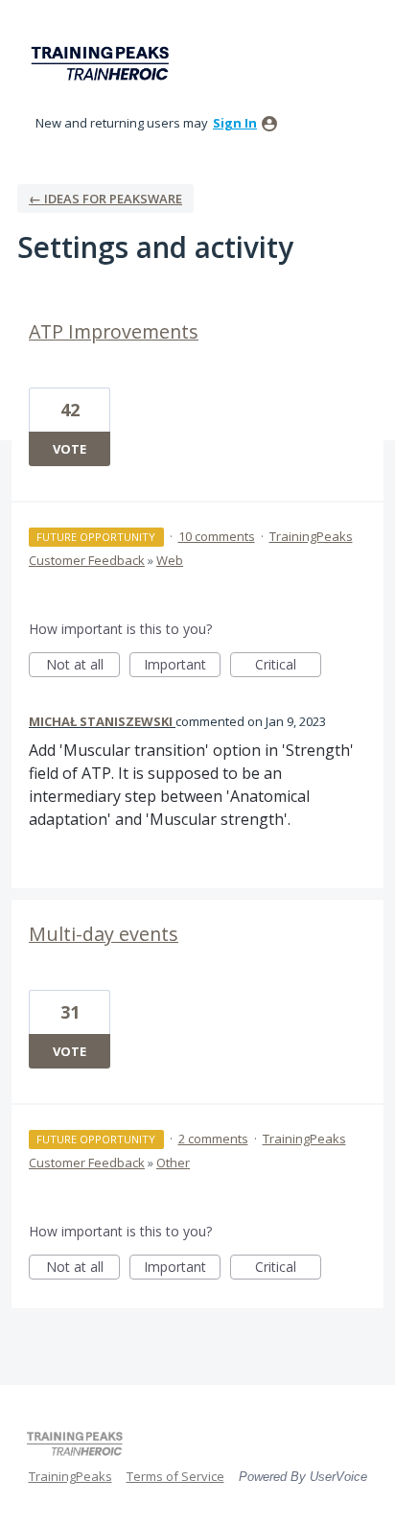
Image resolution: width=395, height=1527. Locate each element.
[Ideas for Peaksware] (103, 64)
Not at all (83, 666)
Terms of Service (175, 1476)
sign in (235, 122)
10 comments (216, 536)
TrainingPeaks (70, 1476)
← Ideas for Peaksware (105, 198)
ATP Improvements (113, 331)
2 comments (213, 1138)
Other (173, 1162)
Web (169, 560)
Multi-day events (103, 934)
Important (182, 666)
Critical (288, 666)
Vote (69, 449)
